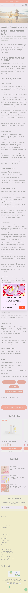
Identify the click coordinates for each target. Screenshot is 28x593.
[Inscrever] (22, 307)
